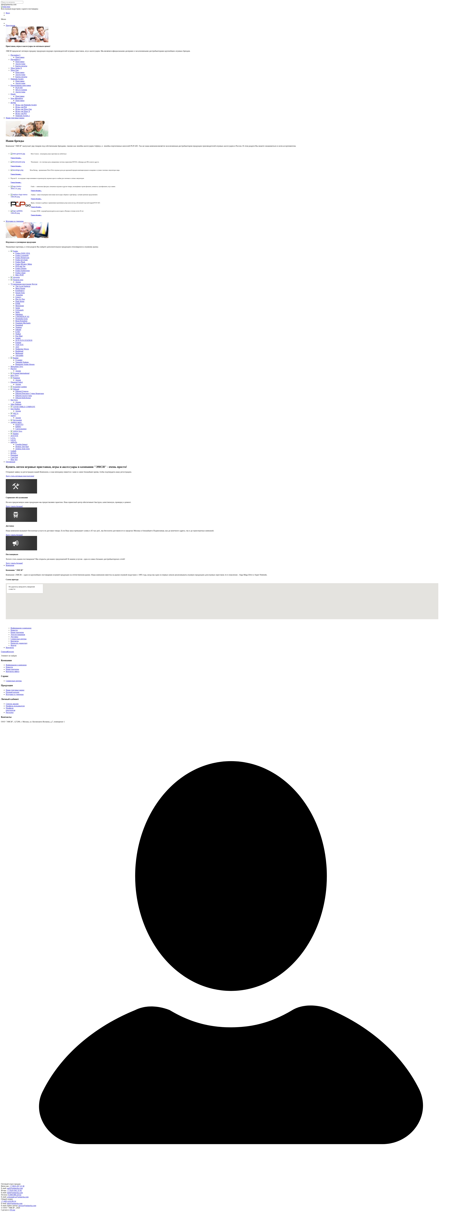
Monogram (19, 306)
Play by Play (20, 299)
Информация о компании (21, 628)
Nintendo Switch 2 (22, 116)
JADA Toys (17, 431)
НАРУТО (19, 424)
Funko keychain (21, 260)
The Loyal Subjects (22, 286)
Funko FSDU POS (22, 253)
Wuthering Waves (22, 349)
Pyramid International (21, 373)
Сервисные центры (18, 639)
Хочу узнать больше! (14, 506)
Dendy (13, 94)
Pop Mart (18, 336)
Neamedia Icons (21, 319)
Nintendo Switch (17, 79)
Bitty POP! (19, 275)
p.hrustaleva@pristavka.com (18, 1197)
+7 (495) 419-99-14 (8, 1201)
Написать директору (19, 643)
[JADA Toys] (12, 431)
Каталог (10, 652)
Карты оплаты (21, 66)
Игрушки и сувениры (15, 221)
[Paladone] (12, 378)
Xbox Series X (16, 68)
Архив (18, 282)
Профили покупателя (10, 709)
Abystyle (16, 277)
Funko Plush (20, 262)
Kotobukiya (19, 291)
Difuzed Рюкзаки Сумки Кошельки (29, 393)
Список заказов (12, 704)
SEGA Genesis (21, 90)
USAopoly (19, 310)
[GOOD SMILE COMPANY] (12, 407)
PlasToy (14, 369)
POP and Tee (20, 266)
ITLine (12, 1210)
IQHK (17, 304)
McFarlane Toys (17, 366)
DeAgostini (17, 420)
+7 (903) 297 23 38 (17, 1186)
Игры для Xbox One (23, 109)
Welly (17, 312)
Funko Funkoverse (22, 271)
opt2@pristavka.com (15, 1188)
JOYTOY (14, 436)
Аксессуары (20, 64)
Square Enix (20, 293)
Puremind (14, 455)
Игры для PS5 (21, 113)
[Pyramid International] (12, 373)
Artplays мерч (16, 422)
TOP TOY (19, 345)
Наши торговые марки (15, 118)
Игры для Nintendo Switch (26, 105)
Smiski (18, 338)
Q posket (18, 360)
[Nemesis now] (12, 280)
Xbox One (15, 70)
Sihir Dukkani (16, 404)
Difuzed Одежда (21, 391)
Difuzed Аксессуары (23, 396)
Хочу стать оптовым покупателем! (20, 476)
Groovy (18, 297)
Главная (4, 652)
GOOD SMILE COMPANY (24, 407)
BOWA (13, 453)
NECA (15, 413)
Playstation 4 (15, 59)
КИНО (18, 427)
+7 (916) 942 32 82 (14, 1190)
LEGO (13, 440)
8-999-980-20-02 (14, 1195)
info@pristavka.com (14, 1203)
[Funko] (12, 251)
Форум (13, 645)
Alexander (19, 355)
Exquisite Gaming (20, 387)
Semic (17, 308)
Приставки (19, 57)
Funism (18, 342)
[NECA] (12, 413)
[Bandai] (12, 358)
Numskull (19, 325)
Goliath (13, 451)
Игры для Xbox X (22, 111)
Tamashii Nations (22, 362)
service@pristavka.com (27, 1206)
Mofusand (19, 353)
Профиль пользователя (15, 706)
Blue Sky (14, 460)
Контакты (15, 641)
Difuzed (16, 389)
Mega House (20, 288)
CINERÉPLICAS (22, 316)
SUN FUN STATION (23, 340)
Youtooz (18, 327)
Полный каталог (12, 692)
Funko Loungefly (22, 255)
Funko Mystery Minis (23, 264)
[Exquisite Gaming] (12, 387)
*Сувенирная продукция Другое (24, 284)
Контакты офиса (12, 671)
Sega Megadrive (17, 98)
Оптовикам (10, 462)
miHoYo (14, 442)
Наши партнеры (17, 632)
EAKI (17, 332)
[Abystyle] (12, 277)
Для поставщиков (18, 635)
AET (17, 347)
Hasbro (16, 434)
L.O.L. (13, 438)
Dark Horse (19, 301)
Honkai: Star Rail (22, 447)
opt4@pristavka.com (15, 1193)
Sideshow (19, 314)
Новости (14, 630)
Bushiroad (19, 351)
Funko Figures (20, 268)
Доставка (14, 637)
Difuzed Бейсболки (23, 398)
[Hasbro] (12, 434)
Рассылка (9, 712)
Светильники (20, 429)
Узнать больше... (16, 158)
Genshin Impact (21, 444)
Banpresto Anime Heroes (25, 364)
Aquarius (19, 295)
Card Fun (14, 457)
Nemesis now (18, 280)
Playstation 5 (15, 55)
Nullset (18, 334)
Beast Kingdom (21, 321)
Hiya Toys (15, 375)
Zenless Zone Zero (22, 449)
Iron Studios (15, 409)
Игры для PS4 (21, 107)
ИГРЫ (13, 103)
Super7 (13, 416)
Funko (15, 251)
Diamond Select (17, 382)
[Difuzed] (12, 389)
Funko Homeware (22, 258)
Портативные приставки (21, 85)
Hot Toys (14, 400)
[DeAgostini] (12, 420)
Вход (8, 13)
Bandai (15, 358)
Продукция (10, 25)
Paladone (16, 378)
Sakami (18, 329)
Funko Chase (20, 273)
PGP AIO (19, 88)
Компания (10, 565)
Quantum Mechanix (23, 323)
